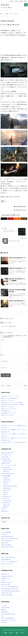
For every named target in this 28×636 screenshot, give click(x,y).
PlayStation (4, 511)
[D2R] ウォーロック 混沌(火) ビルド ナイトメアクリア (14, 438)
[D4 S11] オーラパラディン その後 (9, 442)
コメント (3, 339)
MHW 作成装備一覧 (5, 559)
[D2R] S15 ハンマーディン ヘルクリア (10, 396)
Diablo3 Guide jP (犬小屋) (7, 547)
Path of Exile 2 (6, 454)
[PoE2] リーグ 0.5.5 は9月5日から (9, 398)
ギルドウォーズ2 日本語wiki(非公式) (9, 586)
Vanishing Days (5, 611)
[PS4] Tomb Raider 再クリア (17, 257)
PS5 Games (5, 459)
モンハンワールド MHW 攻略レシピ (9, 561)
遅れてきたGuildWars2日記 (7, 618)
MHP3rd (6, 505)
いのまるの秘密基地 (6, 532)
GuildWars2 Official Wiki (7, 576)
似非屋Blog (3, 622)
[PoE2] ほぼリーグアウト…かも (8, 413)
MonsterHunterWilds (7, 452)
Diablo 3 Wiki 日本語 (6, 544)
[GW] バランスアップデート (7, 400)
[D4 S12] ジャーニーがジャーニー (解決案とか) (12, 425)
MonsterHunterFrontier (10, 486)
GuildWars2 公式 (5, 574)
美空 (2, 616)
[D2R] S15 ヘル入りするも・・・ (9, 406)
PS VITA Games (6, 496)
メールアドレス (4, 361)
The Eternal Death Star (6, 540)
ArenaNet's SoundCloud (7, 595)
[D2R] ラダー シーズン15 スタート (9, 408)
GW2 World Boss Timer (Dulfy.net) (9, 588)
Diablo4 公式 (4, 534)
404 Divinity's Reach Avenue (8, 614)
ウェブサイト (4, 367)
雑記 (3, 509)
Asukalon (24, 210)
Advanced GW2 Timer (6, 593)
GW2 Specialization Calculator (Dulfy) (10, 591)
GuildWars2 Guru (5, 578)
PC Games (10, 13)
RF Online (6, 488)
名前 (2, 354)
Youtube (16, 1)
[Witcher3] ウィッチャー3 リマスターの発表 (11, 402)
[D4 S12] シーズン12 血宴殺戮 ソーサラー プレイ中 (13, 429)
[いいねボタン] (2, 201)
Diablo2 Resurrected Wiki (7, 536)
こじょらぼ (3, 605)
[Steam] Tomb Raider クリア (17, 268)
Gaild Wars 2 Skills (5, 584)
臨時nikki (3, 609)
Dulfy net (3, 580)
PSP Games (5, 502)
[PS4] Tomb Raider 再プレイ (17, 301)
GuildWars (7, 479)
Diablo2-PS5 (7, 461)
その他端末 (4, 507)
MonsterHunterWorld (7, 473)
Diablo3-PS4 (7, 469)
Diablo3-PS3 (7, 500)
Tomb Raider (16, 24)
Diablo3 (6, 482)
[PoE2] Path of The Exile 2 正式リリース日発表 (12, 404)
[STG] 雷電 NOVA (5, 410)
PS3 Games (5, 498)
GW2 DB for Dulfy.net (6, 582)
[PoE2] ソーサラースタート (7, 415)
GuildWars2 (5, 463)
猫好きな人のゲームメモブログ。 (9, 620)
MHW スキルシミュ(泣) (6, 563)
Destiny (6, 471)
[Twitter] (4, 218)
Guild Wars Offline (5, 607)
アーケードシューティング (8, 465)
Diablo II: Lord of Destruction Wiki (9, 538)
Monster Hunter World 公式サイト (9, 557)
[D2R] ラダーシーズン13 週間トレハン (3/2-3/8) (12, 433)
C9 (5, 484)
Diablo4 (4, 457)
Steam (17, 13)
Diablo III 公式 (4, 542)
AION (5, 492)
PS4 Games (5, 467)
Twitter (11, 1)
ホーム (3, 13)
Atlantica (6, 490)
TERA (5, 494)
